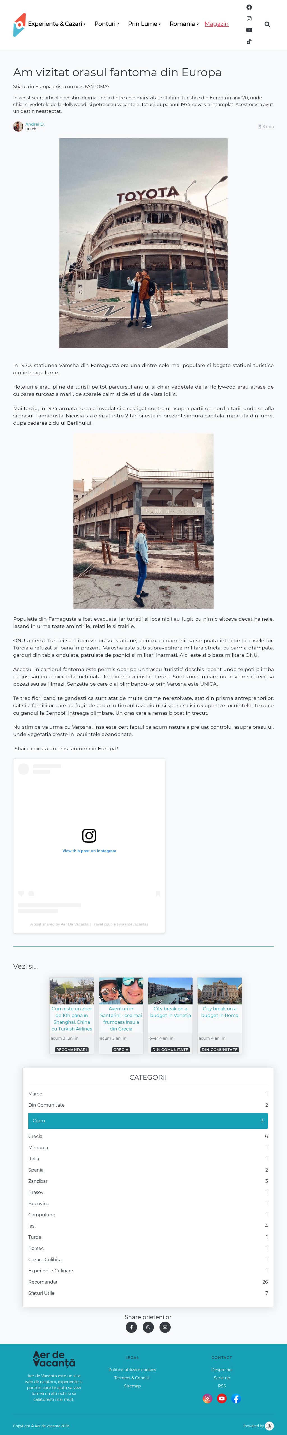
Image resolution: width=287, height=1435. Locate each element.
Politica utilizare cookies (132, 1369)
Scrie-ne (222, 1377)
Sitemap (132, 1386)
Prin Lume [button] (142, 23)
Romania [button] (182, 23)
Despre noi (222, 1369)
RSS (222, 1386)
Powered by (254, 1426)
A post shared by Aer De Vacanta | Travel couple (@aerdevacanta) (89, 924)
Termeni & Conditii (132, 1377)
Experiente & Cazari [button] (55, 23)
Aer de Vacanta (47, 1426)
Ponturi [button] (104, 23)
